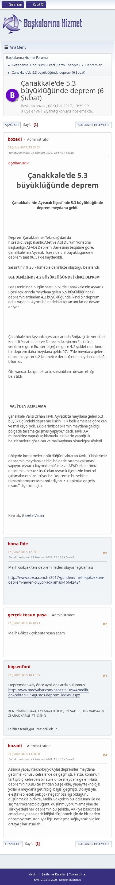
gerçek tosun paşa (27, 615)
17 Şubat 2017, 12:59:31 (24, 552)
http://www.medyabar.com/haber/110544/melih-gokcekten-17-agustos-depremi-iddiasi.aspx (48, 692)
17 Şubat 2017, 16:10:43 (24, 623)
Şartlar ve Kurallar (54, 874)
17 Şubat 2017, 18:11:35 (24, 675)
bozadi (15, 139)
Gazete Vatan (33, 515)
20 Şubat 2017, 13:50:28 (24, 754)
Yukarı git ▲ (77, 874)
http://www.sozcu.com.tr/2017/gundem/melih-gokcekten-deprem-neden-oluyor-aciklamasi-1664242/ (56, 580)
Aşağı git (12, 125)
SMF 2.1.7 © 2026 (45, 879)
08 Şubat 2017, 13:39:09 (24, 147)
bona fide (18, 544)
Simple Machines (70, 879)
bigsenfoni (19, 667)
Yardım (33, 874)
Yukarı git (13, 844)
